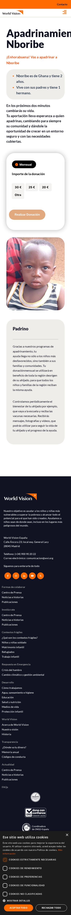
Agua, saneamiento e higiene (18, 692)
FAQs (5, 787)
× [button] (67, 835)
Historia (6, 734)
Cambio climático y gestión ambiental (23, 674)
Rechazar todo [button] (51, 907)
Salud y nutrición (11, 702)
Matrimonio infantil (13, 647)
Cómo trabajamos (12, 687)
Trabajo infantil (10, 656)
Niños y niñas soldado (14, 642)
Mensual (25, 164)
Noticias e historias (12, 597)
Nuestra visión (10, 729)
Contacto (62, 4)
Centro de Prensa (11, 592)
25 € (32, 187)
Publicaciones (10, 601)
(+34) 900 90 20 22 (25, 553)
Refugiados (8, 651)
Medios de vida (10, 706)
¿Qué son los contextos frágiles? (20, 637)
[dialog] (35, 873)
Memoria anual (10, 752)
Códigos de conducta (13, 756)
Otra (18, 195)
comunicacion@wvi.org (40, 558)
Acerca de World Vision (15, 724)
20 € (45, 187)
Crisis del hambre (12, 669)
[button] (67, 12)
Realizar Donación (27, 214)
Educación (8, 697)
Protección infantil (12, 711)
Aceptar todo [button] (18, 907)
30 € (18, 187)
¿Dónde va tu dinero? (14, 747)
